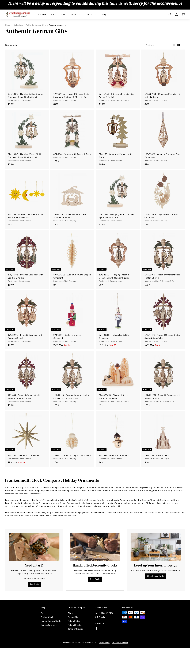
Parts (53, 14)
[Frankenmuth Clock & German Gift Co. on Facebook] (96, 628)
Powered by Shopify (120, 643)
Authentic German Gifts (36, 25)
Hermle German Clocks (51, 621)
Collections (18, 25)
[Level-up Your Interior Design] (156, 547)
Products (41, 14)
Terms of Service (75, 629)
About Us (75, 14)
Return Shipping (75, 625)
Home (7, 25)
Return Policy (74, 621)
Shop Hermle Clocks (155, 576)
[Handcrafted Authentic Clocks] (95, 547)
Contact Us (91, 14)
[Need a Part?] (34, 547)
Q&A (64, 14)
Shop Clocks (95, 579)
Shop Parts (34, 584)
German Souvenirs (49, 625)
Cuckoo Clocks (47, 617)
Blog (104, 14)
